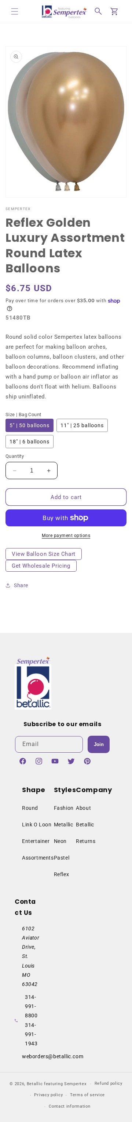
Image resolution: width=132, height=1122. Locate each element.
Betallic (85, 824)
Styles (65, 789)
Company (94, 789)
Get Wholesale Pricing (41, 565)
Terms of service (87, 1095)
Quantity (15, 456)
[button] (15, 11)
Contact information (69, 1106)
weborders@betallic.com (52, 1056)
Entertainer (36, 841)
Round (30, 808)
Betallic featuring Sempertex (57, 1083)
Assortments (38, 858)
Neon (60, 841)
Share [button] (21, 585)
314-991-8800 (31, 1006)
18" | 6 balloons (30, 442)
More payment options (66, 535)
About (83, 808)
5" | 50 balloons (30, 425)
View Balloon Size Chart (44, 554)
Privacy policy (48, 1095)
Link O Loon (37, 824)
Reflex (61, 874)
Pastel (62, 858)
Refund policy (108, 1083)
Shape (33, 789)
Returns (85, 841)
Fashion (64, 808)
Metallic (63, 824)
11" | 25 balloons (82, 425)
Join (99, 744)
